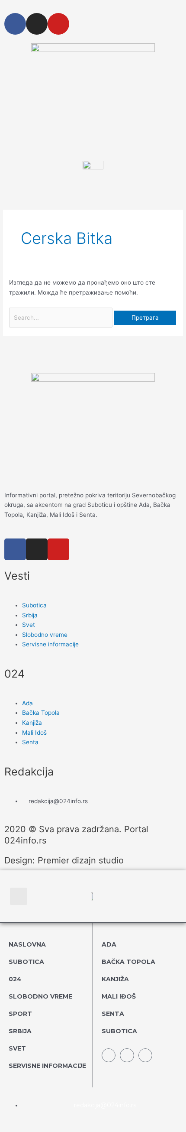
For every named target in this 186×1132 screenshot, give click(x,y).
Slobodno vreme (40, 996)
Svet (17, 1048)
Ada (109, 944)
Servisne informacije (47, 1066)
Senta (113, 1014)
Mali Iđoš (119, 996)
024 (15, 979)
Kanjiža (115, 979)
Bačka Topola (128, 962)
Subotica (26, 962)
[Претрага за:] (61, 317)
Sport (20, 1014)
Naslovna (27, 944)
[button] (18, 896)
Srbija (20, 1031)
